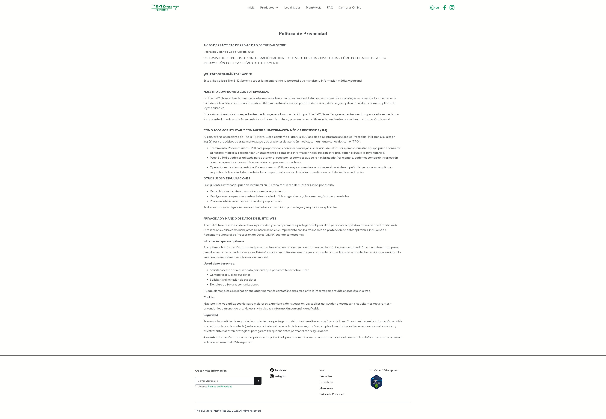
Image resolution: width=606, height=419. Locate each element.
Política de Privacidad (220, 386)
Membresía (313, 7)
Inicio (251, 7)
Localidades (292, 7)
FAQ (330, 7)
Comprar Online (350, 7)
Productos (326, 376)
